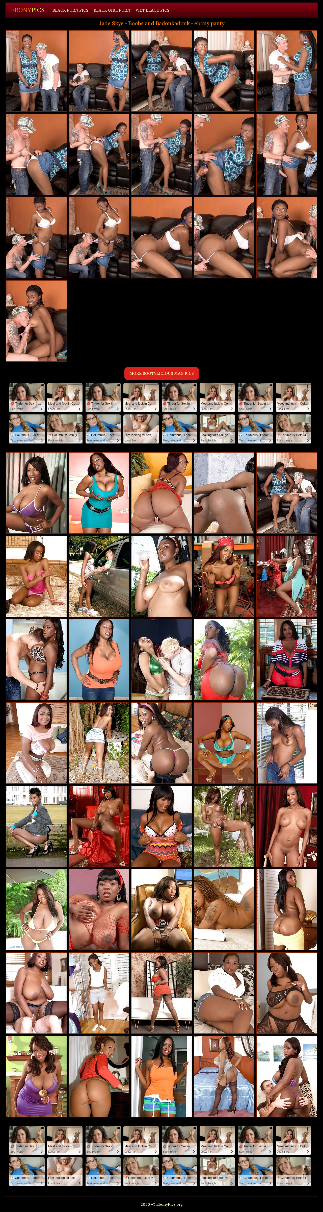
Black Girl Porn (112, 10)
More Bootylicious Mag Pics (161, 373)
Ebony (28, 10)
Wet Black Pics (152, 10)
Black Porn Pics (70, 10)
